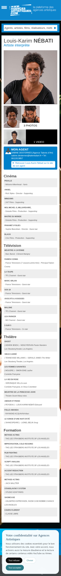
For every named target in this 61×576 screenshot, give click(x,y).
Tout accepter (14, 567)
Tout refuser (14, 560)
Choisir (30, 560)
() (42, 152)
